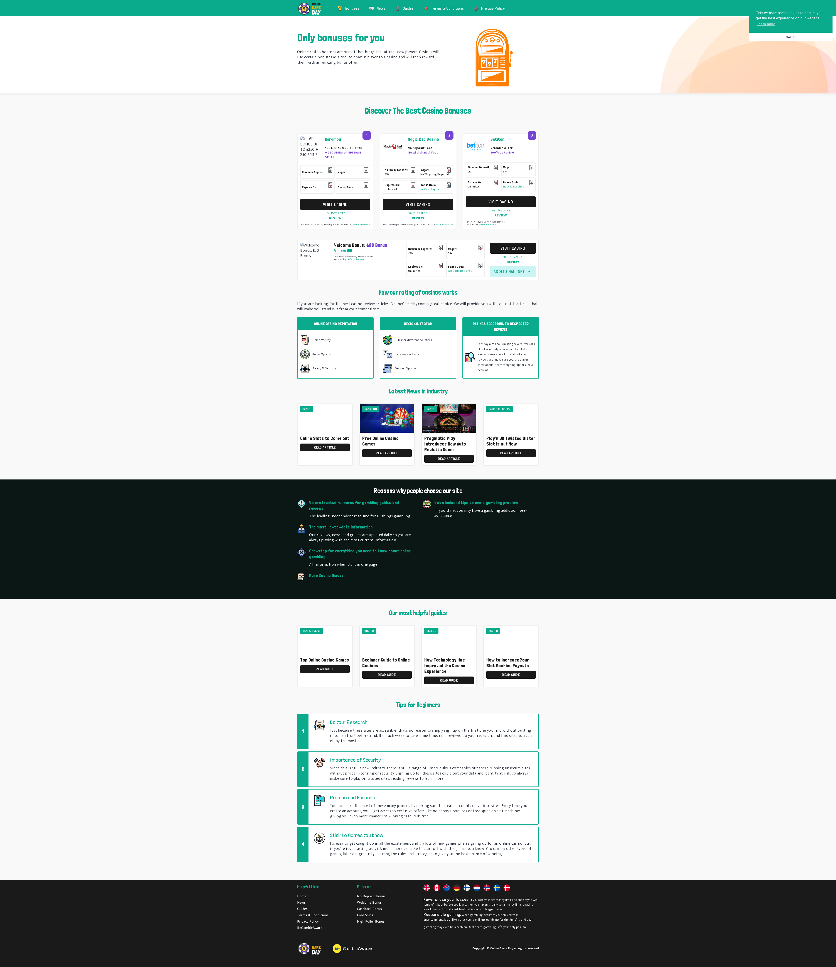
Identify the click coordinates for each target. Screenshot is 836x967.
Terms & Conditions (447, 8)
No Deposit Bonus (371, 896)
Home (301, 896)
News (381, 8)
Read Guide (325, 669)
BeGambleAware (361, 224)
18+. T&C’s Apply (335, 213)
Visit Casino (335, 204)
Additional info (510, 271)
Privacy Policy (493, 8)
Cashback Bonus (369, 909)
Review (335, 218)
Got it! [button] (791, 37)
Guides (408, 8)
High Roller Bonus (371, 922)
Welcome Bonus (369, 903)
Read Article (325, 447)
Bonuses (352, 8)
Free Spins (365, 915)
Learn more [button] (766, 24)
